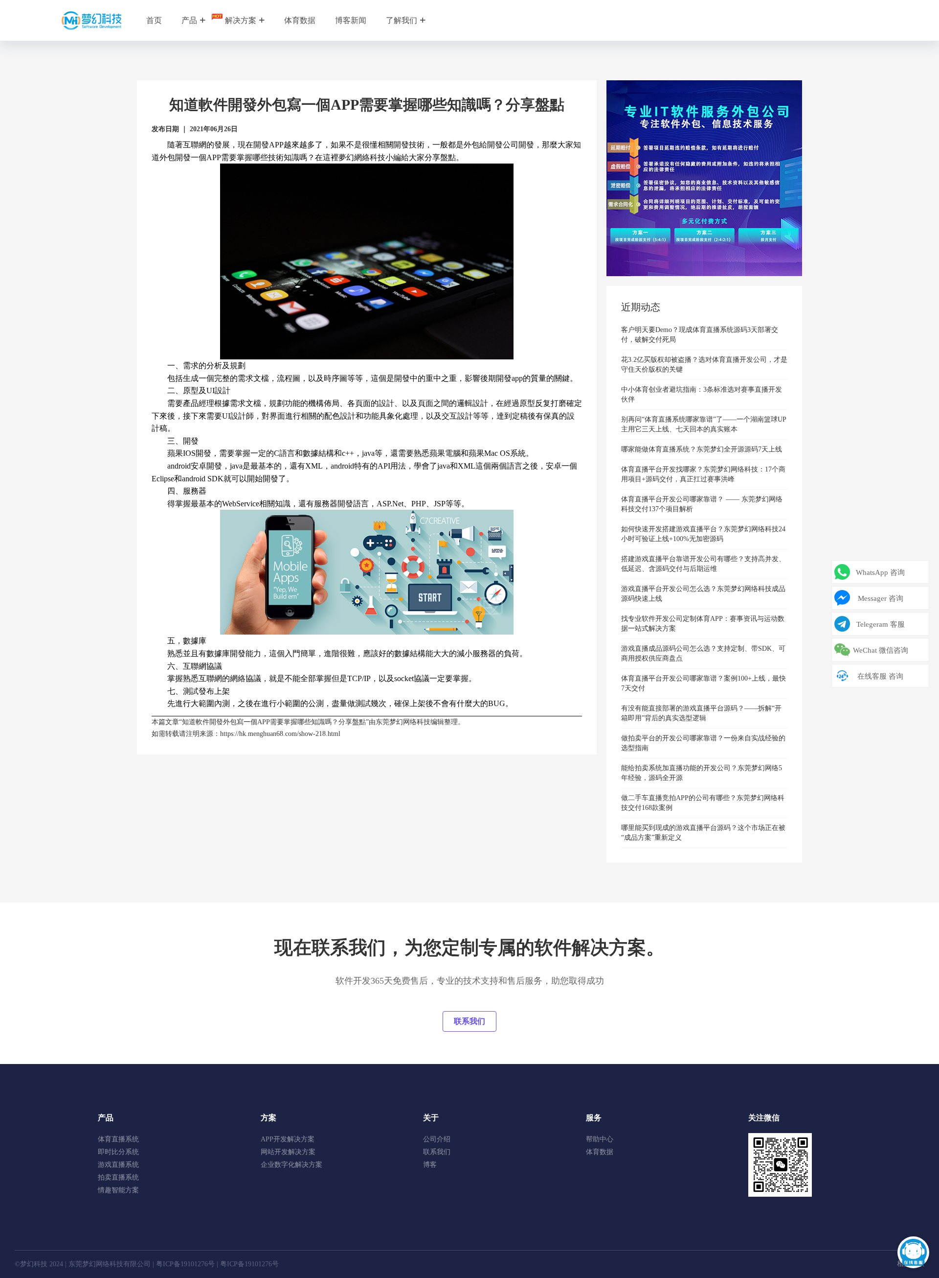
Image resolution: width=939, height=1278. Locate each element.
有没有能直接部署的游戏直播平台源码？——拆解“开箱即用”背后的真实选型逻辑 (701, 713)
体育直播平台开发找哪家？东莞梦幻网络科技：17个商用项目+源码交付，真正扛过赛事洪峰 (703, 474)
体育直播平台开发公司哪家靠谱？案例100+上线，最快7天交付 (703, 683)
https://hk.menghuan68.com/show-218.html (280, 733)
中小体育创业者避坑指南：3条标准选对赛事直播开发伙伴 (701, 394)
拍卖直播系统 (118, 1177)
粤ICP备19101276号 (185, 1264)
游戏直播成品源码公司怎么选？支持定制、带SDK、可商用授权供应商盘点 (703, 653)
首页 (154, 20)
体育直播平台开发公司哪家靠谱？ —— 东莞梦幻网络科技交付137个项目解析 (701, 504)
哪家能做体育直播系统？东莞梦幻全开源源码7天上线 (701, 449)
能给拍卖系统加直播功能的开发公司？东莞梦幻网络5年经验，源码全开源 (701, 772)
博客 (430, 1164)
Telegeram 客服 (880, 624)
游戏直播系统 (118, 1164)
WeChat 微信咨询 (880, 650)
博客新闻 (350, 20)
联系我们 (469, 1021)
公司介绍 (436, 1139)
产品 (189, 20)
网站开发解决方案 (288, 1152)
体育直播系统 (118, 1139)
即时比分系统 (118, 1152)
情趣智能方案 (118, 1190)
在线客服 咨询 (880, 676)
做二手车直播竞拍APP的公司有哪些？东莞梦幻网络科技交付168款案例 (702, 802)
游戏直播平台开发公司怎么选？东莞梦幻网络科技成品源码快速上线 (703, 593)
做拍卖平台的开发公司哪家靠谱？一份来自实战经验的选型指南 (703, 743)
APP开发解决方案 (287, 1139)
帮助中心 (599, 1139)
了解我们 (401, 20)
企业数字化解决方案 (291, 1164)
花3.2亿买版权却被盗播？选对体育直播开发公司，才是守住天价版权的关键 (704, 364)
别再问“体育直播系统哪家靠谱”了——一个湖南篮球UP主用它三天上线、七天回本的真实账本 (703, 424)
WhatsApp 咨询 (880, 572)
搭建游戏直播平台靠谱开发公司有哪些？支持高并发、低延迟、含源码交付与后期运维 (703, 563)
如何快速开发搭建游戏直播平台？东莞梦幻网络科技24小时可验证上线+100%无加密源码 (703, 534)
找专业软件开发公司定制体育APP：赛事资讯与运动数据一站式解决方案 (702, 623)
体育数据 (299, 20)
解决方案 (240, 20)
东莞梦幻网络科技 (403, 722)
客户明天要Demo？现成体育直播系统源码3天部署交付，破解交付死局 (699, 334)
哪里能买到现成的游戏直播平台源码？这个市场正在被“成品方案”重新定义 (703, 832)
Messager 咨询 (880, 598)
